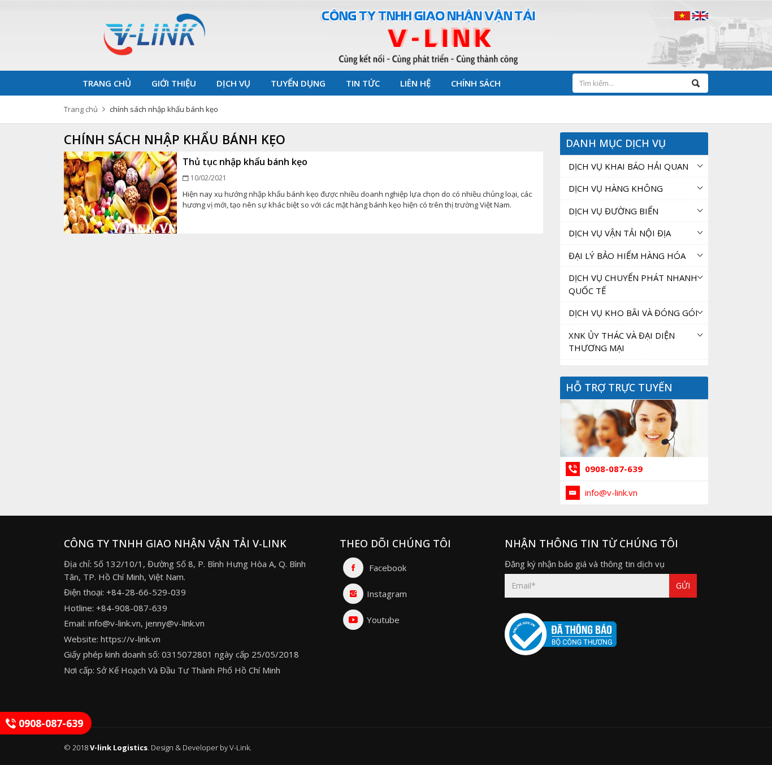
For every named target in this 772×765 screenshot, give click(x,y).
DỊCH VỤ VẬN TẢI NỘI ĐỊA (620, 233)
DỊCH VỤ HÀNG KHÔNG (616, 188)
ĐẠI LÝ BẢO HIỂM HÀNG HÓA (627, 255)
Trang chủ (107, 83)
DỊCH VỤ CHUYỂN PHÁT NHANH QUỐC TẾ (633, 284)
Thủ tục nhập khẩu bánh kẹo (245, 161)
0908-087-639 (613, 468)
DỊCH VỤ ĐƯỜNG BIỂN (613, 211)
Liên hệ (415, 83)
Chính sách (476, 83)
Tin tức (363, 83)
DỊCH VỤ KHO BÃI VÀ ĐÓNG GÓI (633, 312)
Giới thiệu (173, 83)
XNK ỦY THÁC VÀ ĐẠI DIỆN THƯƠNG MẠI (622, 342)
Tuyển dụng (298, 83)
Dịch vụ (233, 83)
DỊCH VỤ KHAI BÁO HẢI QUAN (628, 166)
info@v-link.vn (610, 492)
